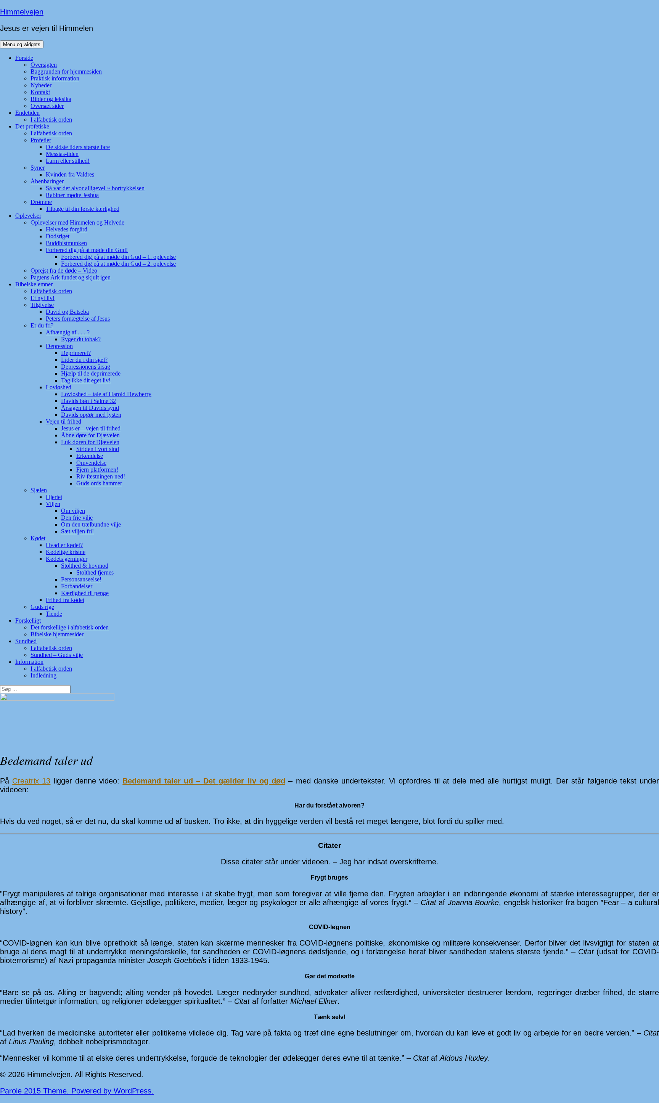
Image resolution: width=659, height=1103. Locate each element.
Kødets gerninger (66, 559)
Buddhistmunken (66, 243)
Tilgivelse (42, 305)
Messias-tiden (62, 154)
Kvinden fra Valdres (70, 174)
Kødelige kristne (65, 552)
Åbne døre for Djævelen (90, 435)
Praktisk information (55, 78)
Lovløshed (58, 387)
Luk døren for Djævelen (90, 442)
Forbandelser (76, 586)
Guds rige (42, 607)
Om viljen (73, 510)
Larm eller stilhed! (68, 160)
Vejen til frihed (63, 421)
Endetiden (27, 112)
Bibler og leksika (51, 99)
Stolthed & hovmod (84, 565)
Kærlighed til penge (85, 593)
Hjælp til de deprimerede (91, 373)
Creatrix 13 (31, 781)
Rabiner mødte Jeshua (72, 195)
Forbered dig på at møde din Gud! (87, 250)
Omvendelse (91, 462)
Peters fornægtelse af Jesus (78, 318)
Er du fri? (42, 325)
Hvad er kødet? (64, 545)
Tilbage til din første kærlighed (82, 209)
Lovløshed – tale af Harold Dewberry (106, 394)
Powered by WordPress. (112, 1091)
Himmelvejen (21, 12)
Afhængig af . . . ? (68, 332)
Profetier (41, 140)
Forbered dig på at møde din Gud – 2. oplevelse (118, 263)
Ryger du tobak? (81, 339)
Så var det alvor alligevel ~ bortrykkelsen (95, 188)
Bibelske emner (34, 284)
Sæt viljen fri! (77, 531)
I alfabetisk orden (51, 119)
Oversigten (44, 64)
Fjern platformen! (97, 469)
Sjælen (39, 490)
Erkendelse (89, 456)
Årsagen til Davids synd (90, 408)
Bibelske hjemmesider (57, 634)
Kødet (38, 538)
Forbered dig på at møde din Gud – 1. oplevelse (118, 257)
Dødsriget (57, 236)
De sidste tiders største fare (78, 147)
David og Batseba (67, 311)
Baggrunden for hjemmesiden (66, 71)
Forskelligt (28, 620)
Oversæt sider (47, 106)
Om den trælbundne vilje (91, 524)
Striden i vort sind (97, 449)
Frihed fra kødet (65, 600)
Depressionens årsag (85, 366)
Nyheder (41, 85)
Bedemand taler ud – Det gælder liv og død (203, 781)
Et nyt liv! (43, 298)
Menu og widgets (21, 44)
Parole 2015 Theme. (35, 1091)
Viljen (53, 504)
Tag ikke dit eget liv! (86, 380)
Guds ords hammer (99, 483)
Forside (24, 58)
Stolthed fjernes (95, 572)
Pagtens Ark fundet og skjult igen (71, 277)
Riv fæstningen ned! (100, 476)
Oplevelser (28, 215)
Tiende (54, 613)
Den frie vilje (77, 517)
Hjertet (54, 497)
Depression (59, 346)
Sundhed (26, 641)
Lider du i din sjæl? (84, 359)
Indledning (43, 675)
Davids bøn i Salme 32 (88, 401)
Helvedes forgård (66, 229)
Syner (38, 167)
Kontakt (40, 92)
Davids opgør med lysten (91, 414)
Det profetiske (32, 126)
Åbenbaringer (47, 181)
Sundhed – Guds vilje (57, 655)
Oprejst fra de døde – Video (64, 270)
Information (29, 661)
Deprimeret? (76, 353)
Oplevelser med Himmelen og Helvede (77, 222)
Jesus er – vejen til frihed (91, 428)
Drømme (41, 202)
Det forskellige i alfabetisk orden (70, 627)
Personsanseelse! (81, 579)
